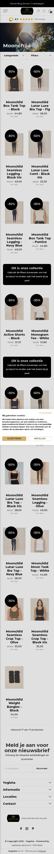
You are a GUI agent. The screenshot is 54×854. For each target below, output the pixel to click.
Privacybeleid (45, 413)
